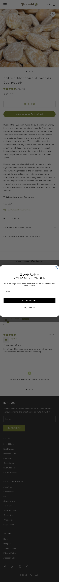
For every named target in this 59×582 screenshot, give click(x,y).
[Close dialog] (56, 267)
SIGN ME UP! (29, 301)
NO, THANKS (29, 308)
